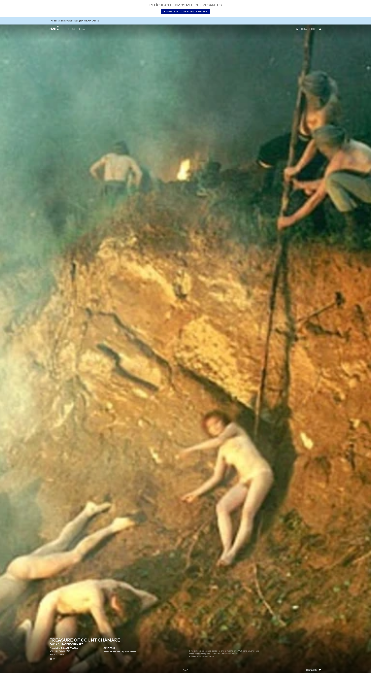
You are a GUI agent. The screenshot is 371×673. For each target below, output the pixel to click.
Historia (53, 654)
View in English (91, 20)
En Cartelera (76, 29)
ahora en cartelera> (201, 656)
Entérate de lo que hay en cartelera (185, 11)
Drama (61, 654)
